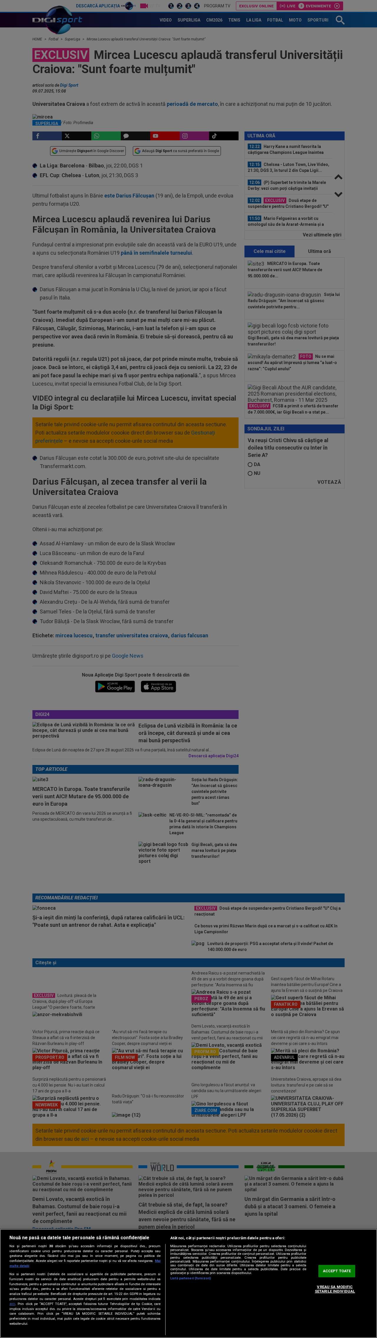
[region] (188, 1283)
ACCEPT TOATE (337, 1271)
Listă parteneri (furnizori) (190, 1278)
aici (12, 1304)
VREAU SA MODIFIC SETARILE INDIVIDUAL (335, 1289)
